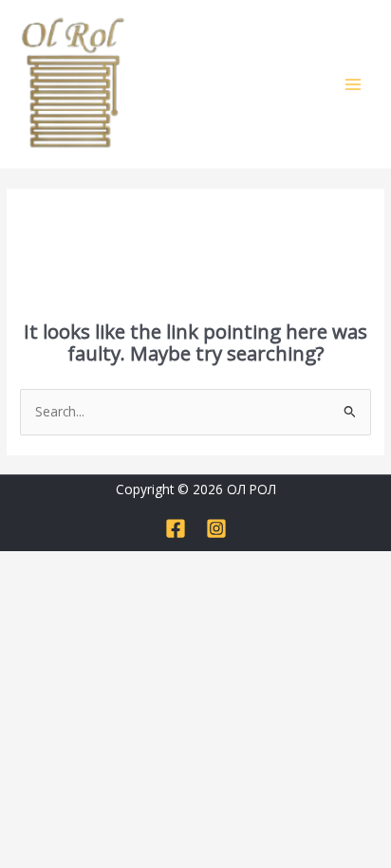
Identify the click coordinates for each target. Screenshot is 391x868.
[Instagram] (216, 528)
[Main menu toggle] (353, 84)
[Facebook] (175, 528)
